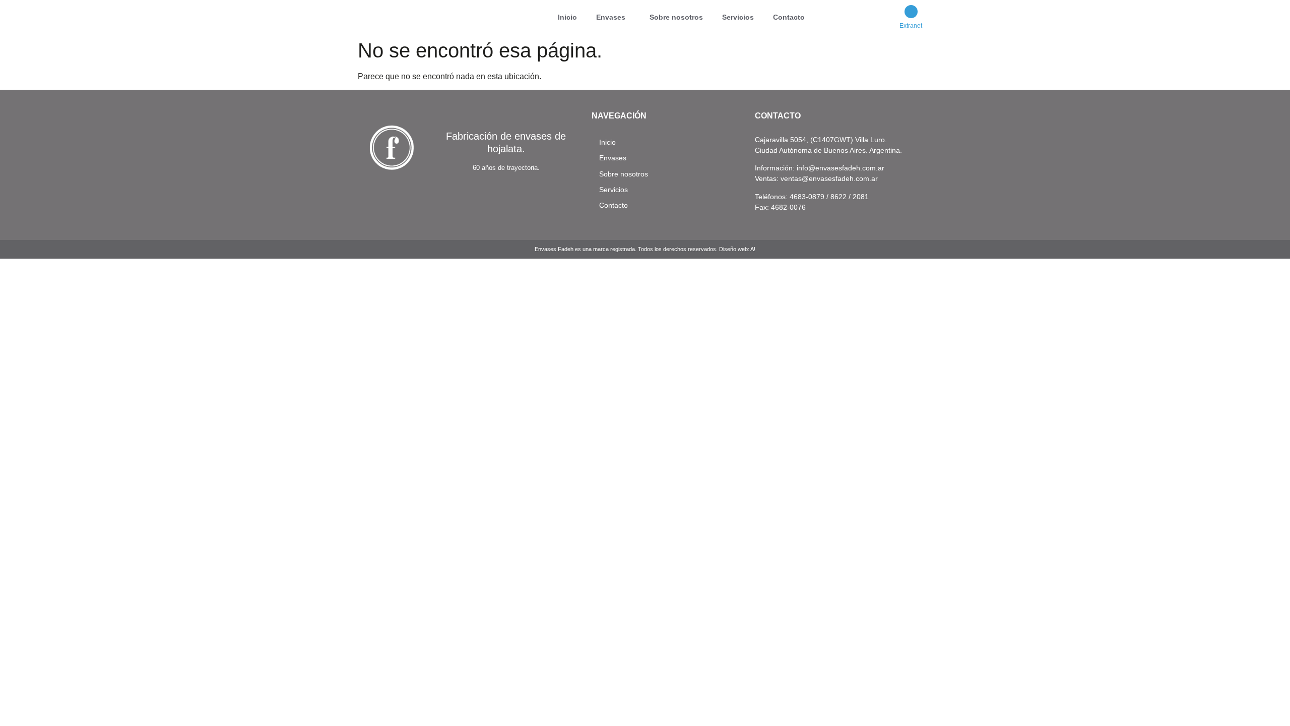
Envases (610, 17)
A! (752, 249)
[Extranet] (911, 11)
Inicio (567, 17)
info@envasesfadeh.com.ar (840, 168)
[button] (613, 17)
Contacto (789, 17)
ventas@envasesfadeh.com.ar (829, 178)
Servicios (738, 17)
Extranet (910, 25)
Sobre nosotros (676, 17)
